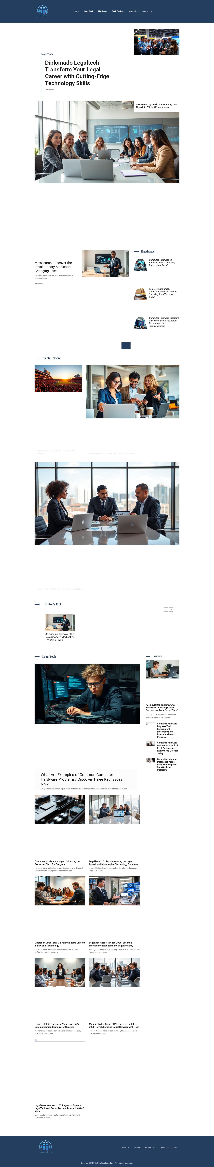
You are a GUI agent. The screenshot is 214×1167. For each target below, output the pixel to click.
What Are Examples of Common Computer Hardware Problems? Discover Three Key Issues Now (81, 779)
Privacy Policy (150, 1147)
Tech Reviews (118, 11)
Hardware (102, 11)
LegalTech (88, 11)
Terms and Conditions (168, 1147)
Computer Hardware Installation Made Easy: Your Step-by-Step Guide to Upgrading (167, 764)
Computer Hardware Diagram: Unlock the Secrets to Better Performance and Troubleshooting (164, 322)
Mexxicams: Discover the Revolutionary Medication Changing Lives (53, 267)
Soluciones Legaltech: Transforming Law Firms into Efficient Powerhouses (156, 105)
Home (76, 11)
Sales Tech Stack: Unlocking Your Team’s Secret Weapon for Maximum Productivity (116, 446)
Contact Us (147, 11)
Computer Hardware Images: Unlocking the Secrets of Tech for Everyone (57, 863)
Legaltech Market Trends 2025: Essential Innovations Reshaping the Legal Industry (111, 944)
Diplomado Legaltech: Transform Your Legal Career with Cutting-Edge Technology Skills (77, 72)
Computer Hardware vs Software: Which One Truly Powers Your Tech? (162, 262)
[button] (126, 345)
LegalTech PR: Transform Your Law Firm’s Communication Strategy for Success (57, 1025)
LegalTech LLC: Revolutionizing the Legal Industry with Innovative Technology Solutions (113, 863)
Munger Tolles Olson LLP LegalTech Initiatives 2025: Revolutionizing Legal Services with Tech (114, 1025)
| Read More (49, 89)
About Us (133, 11)
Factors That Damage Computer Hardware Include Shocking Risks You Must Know (163, 293)
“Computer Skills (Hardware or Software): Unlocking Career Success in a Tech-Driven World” (162, 707)
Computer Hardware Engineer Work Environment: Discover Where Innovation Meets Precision (167, 730)
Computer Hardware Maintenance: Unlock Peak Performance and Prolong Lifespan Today (167, 748)
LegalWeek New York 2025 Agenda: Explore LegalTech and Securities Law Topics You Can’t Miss (59, 1108)
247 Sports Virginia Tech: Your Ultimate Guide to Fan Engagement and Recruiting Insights (57, 441)
